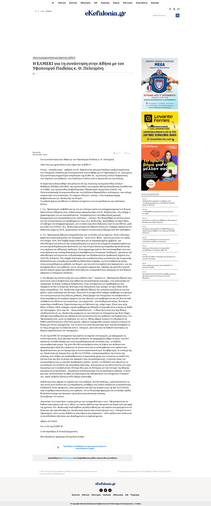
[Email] (178, 9)
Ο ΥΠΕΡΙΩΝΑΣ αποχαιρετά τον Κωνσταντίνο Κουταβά (157, 212)
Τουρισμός (134, 494)
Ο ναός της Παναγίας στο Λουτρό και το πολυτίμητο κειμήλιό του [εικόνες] (155, 240)
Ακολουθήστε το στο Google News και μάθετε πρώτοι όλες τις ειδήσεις (82, 458)
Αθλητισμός (118, 494)
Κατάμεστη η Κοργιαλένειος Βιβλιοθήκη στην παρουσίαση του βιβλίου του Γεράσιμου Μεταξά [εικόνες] (158, 231)
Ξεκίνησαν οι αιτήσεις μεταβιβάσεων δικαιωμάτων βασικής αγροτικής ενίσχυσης (159, 221)
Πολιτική (85, 494)
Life (126, 494)
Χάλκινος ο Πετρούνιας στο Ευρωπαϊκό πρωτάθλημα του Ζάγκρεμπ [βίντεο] (155, 249)
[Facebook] (170, 9)
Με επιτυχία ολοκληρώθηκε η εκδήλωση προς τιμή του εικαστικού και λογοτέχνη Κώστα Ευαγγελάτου (68, 472)
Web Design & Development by (126, 504)
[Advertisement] (105, 37)
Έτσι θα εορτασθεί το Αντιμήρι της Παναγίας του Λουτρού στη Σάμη (158, 258)
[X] (174, 9)
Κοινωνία (76, 494)
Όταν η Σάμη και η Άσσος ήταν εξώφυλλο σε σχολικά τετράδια (157, 266)
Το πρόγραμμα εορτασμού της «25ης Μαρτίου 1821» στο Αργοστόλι (143, 471)
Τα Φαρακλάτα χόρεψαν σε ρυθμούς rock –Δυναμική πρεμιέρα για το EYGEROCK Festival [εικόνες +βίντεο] (158, 203)
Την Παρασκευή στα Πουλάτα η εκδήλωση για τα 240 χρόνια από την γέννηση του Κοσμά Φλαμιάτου (159, 276)
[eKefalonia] (105, 13)
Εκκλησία (107, 494)
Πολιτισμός (96, 494)
